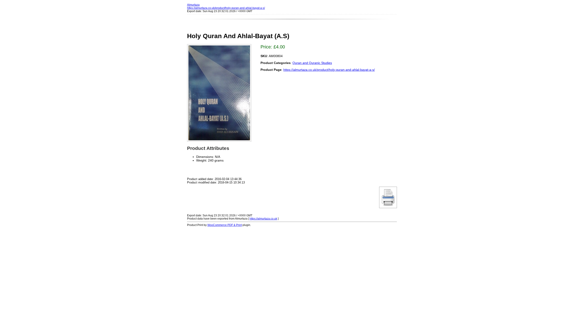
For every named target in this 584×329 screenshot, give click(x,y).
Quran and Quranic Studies (312, 63)
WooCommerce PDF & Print (224, 225)
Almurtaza (193, 4)
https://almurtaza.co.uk (263, 218)
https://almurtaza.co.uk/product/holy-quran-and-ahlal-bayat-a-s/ (226, 8)
